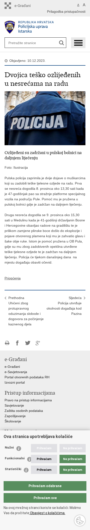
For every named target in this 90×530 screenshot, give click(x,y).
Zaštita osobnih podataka (24, 411)
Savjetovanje (14, 405)
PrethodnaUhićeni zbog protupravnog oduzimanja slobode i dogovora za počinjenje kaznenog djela (26, 311)
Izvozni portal (15, 382)
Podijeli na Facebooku (17, 343)
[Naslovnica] (45, 27)
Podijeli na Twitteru (27, 343)
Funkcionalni (15, 458)
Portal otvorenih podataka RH (27, 377)
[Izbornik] (78, 42)
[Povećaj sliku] (45, 118)
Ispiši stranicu (7, 343)
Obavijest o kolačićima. (47, 513)
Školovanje (13, 421)
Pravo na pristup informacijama (28, 400)
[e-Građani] (25, 5)
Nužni (9, 447)
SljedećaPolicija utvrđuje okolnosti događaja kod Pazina (64, 306)
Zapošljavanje (15, 416)
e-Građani (12, 367)
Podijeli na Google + (38, 343)
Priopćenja (13, 278)
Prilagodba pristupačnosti (66, 11)
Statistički (13, 469)
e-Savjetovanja (16, 372)
